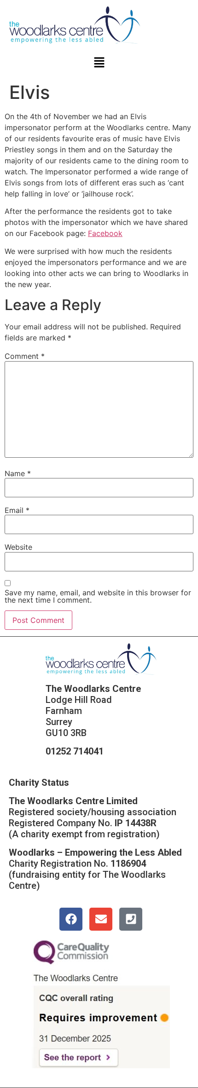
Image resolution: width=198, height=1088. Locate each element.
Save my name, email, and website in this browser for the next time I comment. (98, 596)
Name (18, 473)
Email (17, 510)
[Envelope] (100, 919)
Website (18, 547)
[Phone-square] (130, 919)
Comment (25, 356)
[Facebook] (70, 919)
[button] (99, 63)
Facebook (105, 233)
